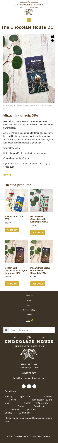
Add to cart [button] (12, 230)
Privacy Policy (29, 310)
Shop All (29, 296)
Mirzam (35, 106)
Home (5, 106)
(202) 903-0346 (29, 373)
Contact (29, 314)
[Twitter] (29, 386)
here (12, 421)
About (29, 305)
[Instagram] (34, 386)
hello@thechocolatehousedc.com (29, 378)
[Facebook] (24, 386)
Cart (29, 300)
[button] (29, 20)
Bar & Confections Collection (20, 106)
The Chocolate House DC (27, 27)
